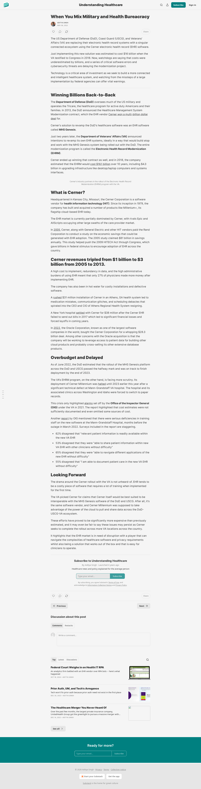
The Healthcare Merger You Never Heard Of (79, 707)
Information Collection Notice (100, 585)
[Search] (161, 5)
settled (80, 312)
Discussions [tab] (72, 659)
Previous (61, 606)
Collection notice (118, 769)
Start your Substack (93, 776)
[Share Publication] (167, 5)
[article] (100, 674)
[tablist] (62, 625)
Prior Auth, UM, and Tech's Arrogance (75, 688)
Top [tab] (54, 659)
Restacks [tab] (69, 625)
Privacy (98, 769)
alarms (88, 403)
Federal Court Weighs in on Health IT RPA (77, 667)
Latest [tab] (61, 659)
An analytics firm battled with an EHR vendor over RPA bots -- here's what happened (85, 672)
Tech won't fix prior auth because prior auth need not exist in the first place (86, 692)
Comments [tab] (57, 625)
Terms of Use (113, 582)
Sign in (192, 5)
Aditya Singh (62, 23)
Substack (87, 783)
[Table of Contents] (3, 394)
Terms (106, 769)
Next (141, 606)
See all (56, 728)
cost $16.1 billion (100, 164)
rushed (57, 297)
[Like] (53, 31)
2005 (57, 229)
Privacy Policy (121, 585)
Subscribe (178, 5)
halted (102, 383)
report (65, 418)
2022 (57, 328)
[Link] (47, 95)
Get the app (114, 776)
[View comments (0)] (60, 31)
